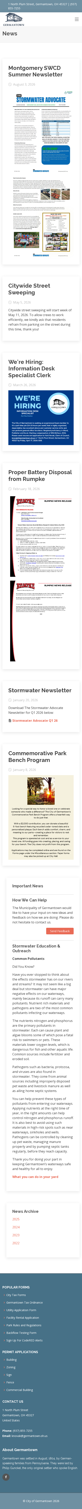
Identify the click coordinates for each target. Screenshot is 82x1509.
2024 (16, 1227)
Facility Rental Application (22, 1317)
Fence (10, 1382)
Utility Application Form (21, 1310)
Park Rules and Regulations (23, 1325)
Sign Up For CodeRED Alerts (24, 1340)
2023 (16, 1235)
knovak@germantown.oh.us (30, 1436)
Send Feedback (60, 931)
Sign (9, 1374)
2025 (16, 1219)
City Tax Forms (16, 1295)
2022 (16, 1243)
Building (11, 1359)
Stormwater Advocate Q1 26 (35, 720)
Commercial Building (19, 1390)
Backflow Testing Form (21, 1332)
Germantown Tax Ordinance (24, 1302)
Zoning (10, 1367)
